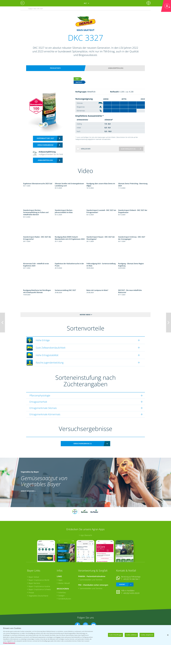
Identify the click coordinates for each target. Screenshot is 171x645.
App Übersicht (86, 535)
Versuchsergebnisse (45, 145)
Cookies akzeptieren (147, 635)
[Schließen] (168, 635)
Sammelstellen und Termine (91, 580)
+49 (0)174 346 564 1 (131, 579)
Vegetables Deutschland (38, 596)
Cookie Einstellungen (115, 635)
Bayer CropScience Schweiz (40, 589)
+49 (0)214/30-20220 (131, 593)
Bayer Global (34, 577)
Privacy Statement (9, 643)
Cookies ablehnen (131, 635)
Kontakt (122, 584)
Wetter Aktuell (64, 583)
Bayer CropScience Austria (39, 586)
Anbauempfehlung (115, 68)
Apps (60, 580)
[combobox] (85, 443)
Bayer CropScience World (39, 580)
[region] (85, 635)
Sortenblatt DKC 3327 (45, 138)
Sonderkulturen (64, 598)
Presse (31, 592)
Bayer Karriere (34, 583)
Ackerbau (62, 592)
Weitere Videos (85, 315)
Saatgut (61, 595)
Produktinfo (55, 68)
